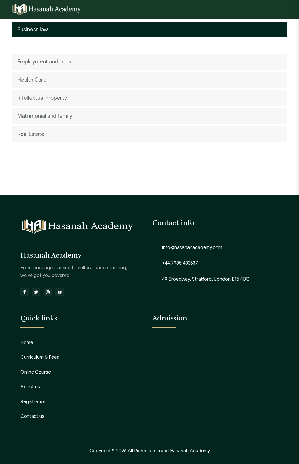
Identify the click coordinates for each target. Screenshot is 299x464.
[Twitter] (36, 292)
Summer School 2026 (174, 343)
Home (26, 343)
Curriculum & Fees (39, 357)
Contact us (32, 416)
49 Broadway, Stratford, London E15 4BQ (206, 279)
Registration (33, 402)
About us (30, 387)
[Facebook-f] (24, 292)
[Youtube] (59, 292)
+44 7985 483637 (180, 263)
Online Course (35, 372)
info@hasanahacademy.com (192, 248)
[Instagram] (48, 292)
